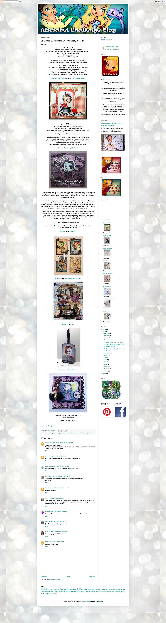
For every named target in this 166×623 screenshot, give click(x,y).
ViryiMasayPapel (50, 488)
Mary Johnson (86, 591)
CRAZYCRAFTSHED (51, 476)
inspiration (50, 591)
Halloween (43, 591)
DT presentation (102, 589)
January (106, 371)
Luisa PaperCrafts (50, 466)
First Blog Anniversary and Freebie (113, 342)
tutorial (117, 591)
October (106, 338)
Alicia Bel (105, 311)
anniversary (57, 589)
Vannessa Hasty (62, 148)
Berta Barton (72, 370)
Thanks (113, 591)
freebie (120, 589)
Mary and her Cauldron (77, 78)
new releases (95, 591)
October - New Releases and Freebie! (114, 344)
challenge (64, 433)
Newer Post (44, 576)
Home (68, 576)
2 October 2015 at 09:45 (66, 442)
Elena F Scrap (49, 456)
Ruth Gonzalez (49, 531)
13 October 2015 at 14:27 (62, 488)
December (107, 333)
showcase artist (107, 591)
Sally (72, 324)
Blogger (100, 601)
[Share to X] (62, 431)
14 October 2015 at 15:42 (56, 498)
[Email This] (59, 431)
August (106, 355)
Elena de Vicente (107, 248)
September (107, 353)
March (106, 366)
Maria (64, 324)
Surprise (73, 231)
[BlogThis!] (61, 431)
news (101, 591)
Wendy (47, 498)
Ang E (52, 589)
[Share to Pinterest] (66, 431)
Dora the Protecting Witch (72, 278)
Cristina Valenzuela (58, 78)
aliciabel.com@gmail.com (52, 442)
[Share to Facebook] (64, 431)
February (107, 368)
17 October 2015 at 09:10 (60, 511)
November (107, 335)
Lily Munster (75, 148)
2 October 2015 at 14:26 (62, 466)
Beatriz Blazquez (57, 433)
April (105, 364)
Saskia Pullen (49, 521)
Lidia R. (47, 541)
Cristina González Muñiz (111, 46)
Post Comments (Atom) (54, 579)
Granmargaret (49, 511)
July (105, 357)
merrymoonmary (86, 601)
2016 (104, 329)
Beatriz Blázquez (107, 273)
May (105, 362)
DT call (96, 589)
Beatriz (57, 278)
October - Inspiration (109, 340)
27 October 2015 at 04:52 (57, 541)
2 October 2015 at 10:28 (60, 456)
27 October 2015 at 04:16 (61, 531)
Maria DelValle (73, 433)
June (105, 359)
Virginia (62, 231)
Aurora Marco (49, 433)
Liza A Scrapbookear (109, 299)
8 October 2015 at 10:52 (63, 476)
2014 (104, 373)
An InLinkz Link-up (46, 426)
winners (54, 593)
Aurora (61, 370)
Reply (47, 450)
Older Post (92, 576)
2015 (104, 331)
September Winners (109, 346)
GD (68, 433)
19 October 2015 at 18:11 (60, 521)
